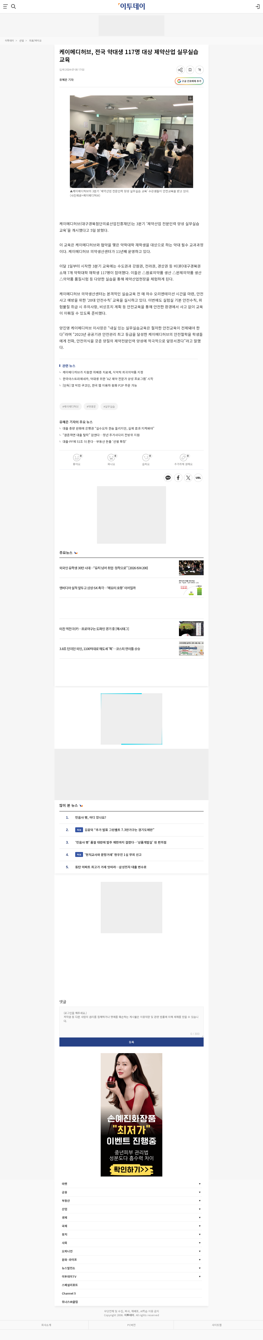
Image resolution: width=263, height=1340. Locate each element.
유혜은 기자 (66, 80)
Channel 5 (69, 1293)
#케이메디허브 (70, 406)
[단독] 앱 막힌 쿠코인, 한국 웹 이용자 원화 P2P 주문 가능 (100, 385)
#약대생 (91, 406)
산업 (21, 40)
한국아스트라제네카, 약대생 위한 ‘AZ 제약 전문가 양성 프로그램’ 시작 (108, 379)
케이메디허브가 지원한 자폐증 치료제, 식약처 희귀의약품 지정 (103, 372)
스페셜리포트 (70, 1285)
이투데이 (9, 40)
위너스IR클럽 (70, 1302)
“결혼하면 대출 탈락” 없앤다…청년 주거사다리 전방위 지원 (101, 435)
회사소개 (46, 1325)
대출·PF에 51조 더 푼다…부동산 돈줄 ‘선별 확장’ (94, 441)
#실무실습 (109, 406)
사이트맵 (217, 1325)
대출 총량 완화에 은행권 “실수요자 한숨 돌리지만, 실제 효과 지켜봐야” (108, 428)
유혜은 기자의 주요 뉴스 (76, 421)
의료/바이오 (35, 40)
